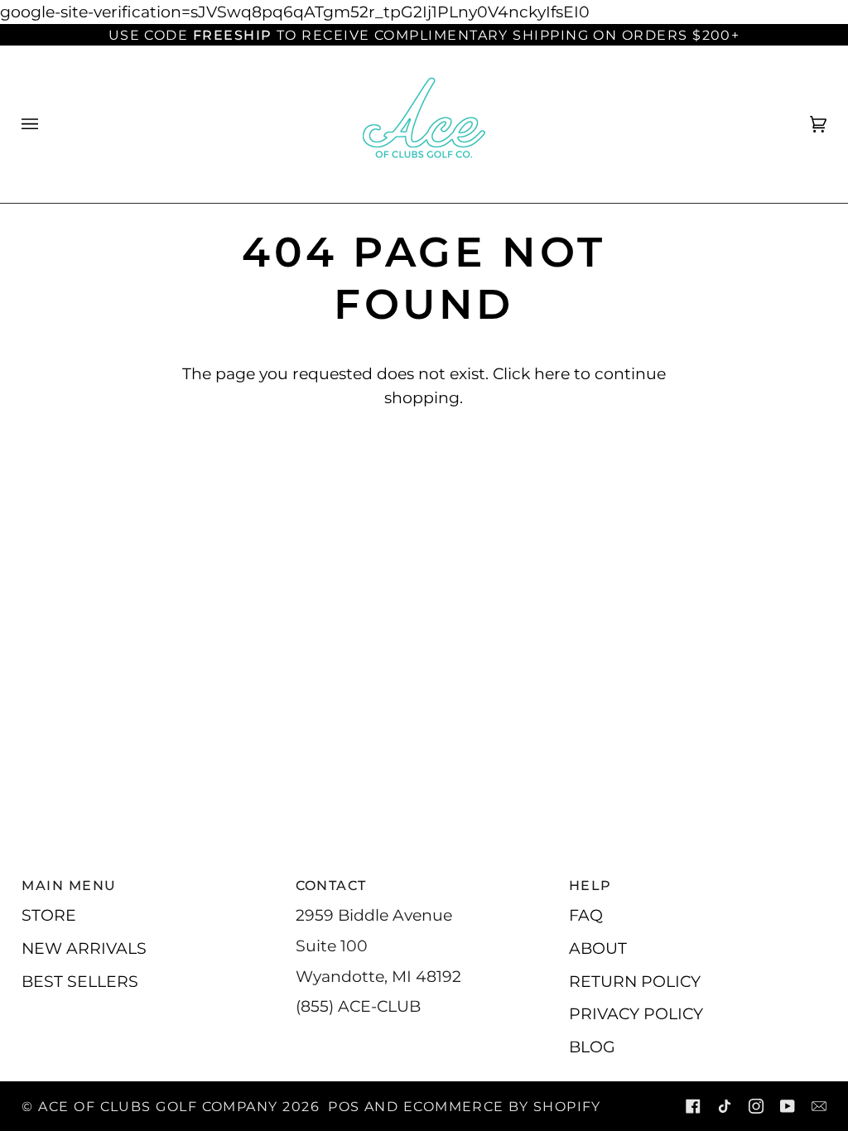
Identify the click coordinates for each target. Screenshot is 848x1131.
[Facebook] (693, 1106)
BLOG (592, 1046)
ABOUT (598, 948)
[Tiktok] (724, 1106)
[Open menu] (46, 124)
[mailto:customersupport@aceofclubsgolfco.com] (819, 1106)
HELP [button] (590, 885)
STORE (49, 915)
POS (343, 1106)
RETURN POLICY (635, 981)
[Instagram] (756, 1106)
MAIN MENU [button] (69, 885)
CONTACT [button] (331, 885)
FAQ (586, 915)
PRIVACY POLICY (636, 1013)
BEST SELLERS (80, 981)
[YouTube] (787, 1106)
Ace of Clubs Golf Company (157, 1106)
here (552, 373)
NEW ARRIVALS (84, 948)
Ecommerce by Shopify (502, 1106)
